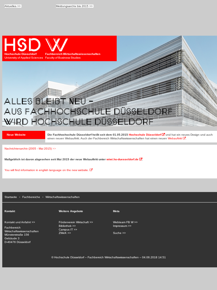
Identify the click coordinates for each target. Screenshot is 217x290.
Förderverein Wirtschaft (74, 222)
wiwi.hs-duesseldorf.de (122, 159)
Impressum (120, 225)
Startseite (11, 197)
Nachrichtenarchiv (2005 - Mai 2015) (28, 148)
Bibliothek (65, 225)
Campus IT (66, 229)
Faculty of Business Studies (72, 55)
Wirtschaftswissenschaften (62, 197)
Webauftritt (175, 138)
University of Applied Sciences (24, 55)
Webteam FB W (123, 222)
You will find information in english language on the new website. (47, 170)
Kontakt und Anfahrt (18, 222)
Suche (117, 232)
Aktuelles (10, 6)
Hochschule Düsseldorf (145, 134)
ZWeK (63, 232)
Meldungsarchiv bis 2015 (72, 6)
